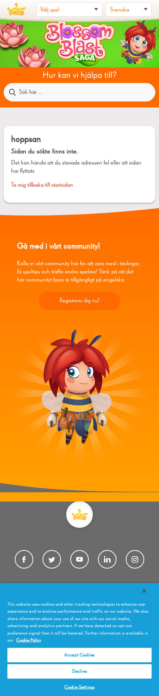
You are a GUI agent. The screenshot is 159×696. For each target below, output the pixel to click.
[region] (79, 639)
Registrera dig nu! (79, 301)
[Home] (16, 9)
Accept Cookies (79, 655)
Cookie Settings (79, 687)
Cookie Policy (28, 640)
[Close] (144, 591)
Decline (79, 671)
